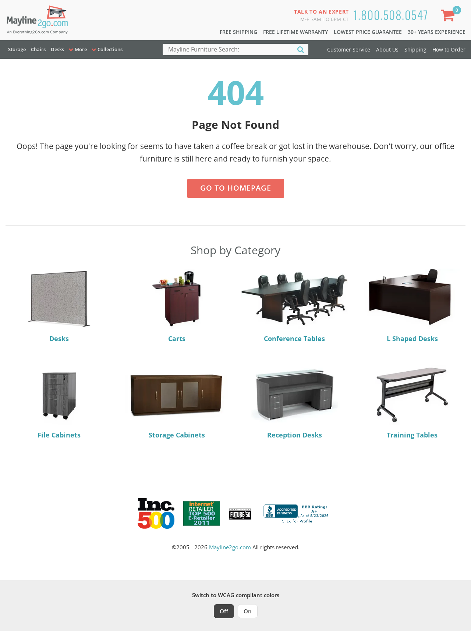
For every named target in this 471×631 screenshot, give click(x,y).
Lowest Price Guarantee (368, 31)
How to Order (448, 49)
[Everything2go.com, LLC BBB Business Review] (297, 513)
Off (224, 611)
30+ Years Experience (436, 31)
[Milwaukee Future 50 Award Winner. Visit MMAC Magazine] (240, 514)
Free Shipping (238, 31)
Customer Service (348, 49)
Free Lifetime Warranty (295, 31)
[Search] (300, 49)
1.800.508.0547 (391, 14)
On (248, 611)
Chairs (38, 49)
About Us (387, 49)
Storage (17, 49)
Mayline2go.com (230, 547)
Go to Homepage (235, 188)
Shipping (415, 49)
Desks (57, 49)
